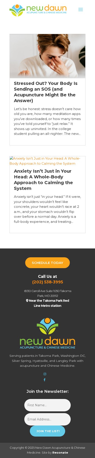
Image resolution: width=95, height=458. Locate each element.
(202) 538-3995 (47, 282)
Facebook (46, 380)
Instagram (46, 374)
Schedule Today (47, 263)
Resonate (60, 452)
